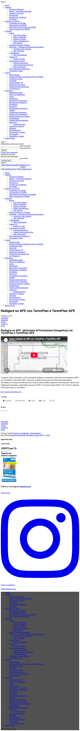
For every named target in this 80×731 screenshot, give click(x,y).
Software (8, 31)
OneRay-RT (13, 57)
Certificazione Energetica (18, 109)
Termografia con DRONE (18, 25)
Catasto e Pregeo (19, 39)
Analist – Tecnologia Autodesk (20, 11)
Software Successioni (17, 85)
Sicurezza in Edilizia (16, 126)
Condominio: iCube (16, 71)
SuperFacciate (14, 75)
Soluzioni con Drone (16, 13)
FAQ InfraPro (18, 43)
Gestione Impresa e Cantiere (19, 45)
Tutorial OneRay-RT (16, 83)
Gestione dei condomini (17, 17)
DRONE (12, 111)
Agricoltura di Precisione (18, 101)
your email (24, 158)
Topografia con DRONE (17, 23)
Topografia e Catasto (16, 136)
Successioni (13, 15)
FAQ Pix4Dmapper (20, 55)
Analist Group (10, 138)
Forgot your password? (9, 152)
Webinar (8, 7)
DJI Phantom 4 (14, 89)
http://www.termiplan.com (11, 392)
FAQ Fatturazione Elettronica (19, 69)
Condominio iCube (15, 79)
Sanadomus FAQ (19, 124)
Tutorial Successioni (20, 63)
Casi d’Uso (13, 107)
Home (7, 5)
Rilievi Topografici (19, 37)
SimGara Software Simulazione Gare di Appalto (26, 77)
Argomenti (8, 91)
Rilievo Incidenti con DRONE (19, 29)
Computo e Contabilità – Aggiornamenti (26, 433)
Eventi (11, 97)
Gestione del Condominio (18, 114)
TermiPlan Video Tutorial (22, 49)
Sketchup (12, 128)
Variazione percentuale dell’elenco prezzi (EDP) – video (29, 435)
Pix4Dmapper (14, 53)
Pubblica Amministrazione (18, 120)
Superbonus (13, 99)
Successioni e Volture (17, 61)
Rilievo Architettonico (21, 41)
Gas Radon (13, 19)
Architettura (13, 105)
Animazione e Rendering (18, 103)
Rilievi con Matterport (17, 95)
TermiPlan (12, 81)
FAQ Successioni (19, 67)
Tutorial (7, 73)
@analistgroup (25, 487)
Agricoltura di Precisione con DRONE (22, 27)
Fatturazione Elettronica (17, 113)
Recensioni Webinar (16, 9)
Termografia (13, 134)
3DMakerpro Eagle (16, 93)
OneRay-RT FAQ (19, 59)
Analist (11, 33)
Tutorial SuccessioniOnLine (23, 65)
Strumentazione (15, 130)
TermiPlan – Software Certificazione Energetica (26, 47)
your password (25, 148)
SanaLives (13, 122)
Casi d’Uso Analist (20, 35)
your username (25, 146)
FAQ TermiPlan (18, 51)
